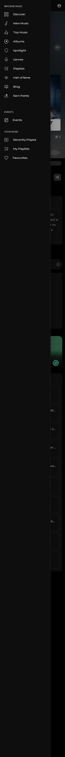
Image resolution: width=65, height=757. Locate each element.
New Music (21, 23)
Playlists (19, 68)
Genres (18, 59)
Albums (18, 41)
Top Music (20, 32)
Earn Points (21, 95)
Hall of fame (21, 77)
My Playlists (21, 148)
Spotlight (19, 50)
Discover (19, 14)
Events (17, 120)
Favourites (20, 158)
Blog (16, 86)
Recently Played (24, 139)
